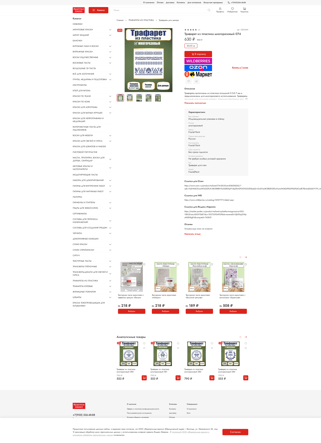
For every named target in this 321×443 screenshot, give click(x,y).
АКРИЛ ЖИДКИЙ (81, 35)
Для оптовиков (194, 2)
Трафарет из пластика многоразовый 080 (126, 370)
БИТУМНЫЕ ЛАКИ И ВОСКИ (86, 46)
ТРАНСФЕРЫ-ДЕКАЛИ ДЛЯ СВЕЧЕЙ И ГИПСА (90, 273)
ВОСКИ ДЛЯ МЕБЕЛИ (83, 135)
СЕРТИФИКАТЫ (80, 213)
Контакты (181, 2)
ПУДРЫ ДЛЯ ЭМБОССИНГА (85, 208)
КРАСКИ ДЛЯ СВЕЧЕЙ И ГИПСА (87, 141)
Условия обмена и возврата (138, 417)
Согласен (235, 432)
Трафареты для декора (169, 20)
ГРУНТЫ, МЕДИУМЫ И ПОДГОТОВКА (90, 79)
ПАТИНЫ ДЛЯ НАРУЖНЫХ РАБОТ (88, 191)
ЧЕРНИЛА (77, 233)
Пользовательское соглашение (139, 413)
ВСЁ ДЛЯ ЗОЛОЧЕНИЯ (83, 73)
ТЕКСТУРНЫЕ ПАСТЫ (82, 261)
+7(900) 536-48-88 (84, 415)
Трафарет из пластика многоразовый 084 (227, 370)
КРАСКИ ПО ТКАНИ (82, 96)
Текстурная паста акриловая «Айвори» (164, 296)
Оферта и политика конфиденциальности (143, 409)
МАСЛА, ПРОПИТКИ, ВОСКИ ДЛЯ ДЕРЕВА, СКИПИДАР (88, 159)
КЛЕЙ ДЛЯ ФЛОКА (81, 90)
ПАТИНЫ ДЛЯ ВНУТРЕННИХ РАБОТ (89, 185)
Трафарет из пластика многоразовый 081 (159, 370)
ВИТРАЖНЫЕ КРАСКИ (83, 51)
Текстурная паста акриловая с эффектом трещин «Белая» (131, 296)
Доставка (170, 2)
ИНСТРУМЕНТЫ (80, 85)
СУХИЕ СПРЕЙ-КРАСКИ (83, 249)
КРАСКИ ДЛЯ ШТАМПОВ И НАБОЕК (89, 146)
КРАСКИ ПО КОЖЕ (81, 101)
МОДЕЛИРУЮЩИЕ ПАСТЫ (85, 174)
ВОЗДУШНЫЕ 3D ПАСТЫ (84, 68)
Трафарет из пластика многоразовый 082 (193, 370)
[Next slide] (176, 60)
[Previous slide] (121, 60)
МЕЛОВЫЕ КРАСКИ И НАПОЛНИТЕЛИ (83, 168)
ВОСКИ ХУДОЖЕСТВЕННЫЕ (85, 57)
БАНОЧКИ (77, 40)
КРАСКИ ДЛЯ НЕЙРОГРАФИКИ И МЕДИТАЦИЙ (88, 120)
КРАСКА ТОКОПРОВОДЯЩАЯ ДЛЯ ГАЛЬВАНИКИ (89, 304)
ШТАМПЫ (77, 297)
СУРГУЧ (76, 255)
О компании (148, 2)
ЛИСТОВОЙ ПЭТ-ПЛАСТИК (85, 152)
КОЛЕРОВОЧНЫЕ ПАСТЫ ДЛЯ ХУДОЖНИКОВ (87, 128)
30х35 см (191, 45)
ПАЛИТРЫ (77, 197)
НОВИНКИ (77, 23)
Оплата (160, 2)
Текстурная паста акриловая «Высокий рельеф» (198, 296)
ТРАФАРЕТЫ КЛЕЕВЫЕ (83, 286)
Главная (120, 20)
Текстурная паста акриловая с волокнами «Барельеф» (232, 296)
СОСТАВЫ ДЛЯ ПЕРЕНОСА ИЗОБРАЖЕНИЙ (85, 221)
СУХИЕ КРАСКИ (80, 244)
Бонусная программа (213, 2)
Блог (188, 413)
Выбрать (131, 311)
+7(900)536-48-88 (238, 2)
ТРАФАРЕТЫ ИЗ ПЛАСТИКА (141, 20)
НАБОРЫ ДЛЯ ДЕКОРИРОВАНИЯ (88, 180)
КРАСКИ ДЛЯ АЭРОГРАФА (85, 107)
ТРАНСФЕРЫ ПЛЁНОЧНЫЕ (85, 266)
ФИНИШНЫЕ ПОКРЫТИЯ (84, 291)
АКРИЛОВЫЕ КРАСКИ (83, 29)
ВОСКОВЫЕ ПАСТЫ (81, 62)
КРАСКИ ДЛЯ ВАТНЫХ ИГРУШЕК (87, 112)
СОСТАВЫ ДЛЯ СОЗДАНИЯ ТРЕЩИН (90, 227)
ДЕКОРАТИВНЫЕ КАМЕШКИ (85, 238)
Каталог (101, 10)
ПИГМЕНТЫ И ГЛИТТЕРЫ (84, 202)
